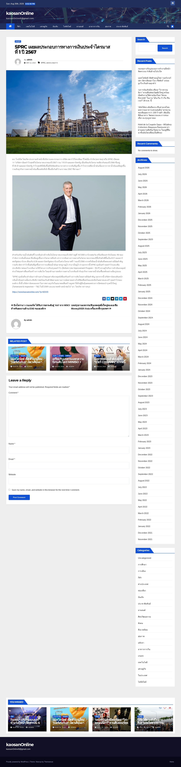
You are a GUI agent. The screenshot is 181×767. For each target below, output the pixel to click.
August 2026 (143, 168)
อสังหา (141, 643)
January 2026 (144, 213)
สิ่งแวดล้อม (143, 630)
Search (141, 39)
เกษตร (141, 656)
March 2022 (143, 513)
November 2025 (145, 226)
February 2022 (144, 520)
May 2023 (142, 422)
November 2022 (145, 461)
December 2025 (145, 220)
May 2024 (142, 344)
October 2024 (144, 311)
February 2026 (144, 207)
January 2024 (144, 370)
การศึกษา (142, 565)
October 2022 (144, 468)
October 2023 (144, 389)
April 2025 (142, 272)
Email (12, 459)
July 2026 (142, 174)
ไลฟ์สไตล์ (67, 26)
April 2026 (142, 194)
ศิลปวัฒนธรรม (144, 617)
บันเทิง (55, 26)
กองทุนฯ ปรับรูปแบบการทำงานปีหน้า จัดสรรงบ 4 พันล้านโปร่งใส (25, 723)
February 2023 (144, 442)
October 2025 (144, 233)
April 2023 (142, 428)
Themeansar (48, 762)
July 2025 (142, 252)
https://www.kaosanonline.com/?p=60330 (30, 292)
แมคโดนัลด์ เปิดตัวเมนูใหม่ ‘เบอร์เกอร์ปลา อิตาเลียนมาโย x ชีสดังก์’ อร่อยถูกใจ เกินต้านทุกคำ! (26, 363)
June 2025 (143, 259)
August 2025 (143, 246)
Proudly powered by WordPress (17, 762)
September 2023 (145, 396)
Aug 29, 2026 (18, 727)
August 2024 (143, 324)
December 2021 (145, 533)
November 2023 (145, 383)
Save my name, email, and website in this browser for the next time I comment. (46, 490)
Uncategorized (144, 558)
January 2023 (144, 448)
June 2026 (143, 181)
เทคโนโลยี (30, 26)
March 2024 (143, 357)
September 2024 (145, 318)
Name (12, 444)
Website (12, 474)
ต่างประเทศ (143, 584)
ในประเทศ (142, 675)
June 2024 (143, 337)
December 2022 (145, 455)
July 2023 (142, 409)
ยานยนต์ (80, 26)
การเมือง (142, 571)
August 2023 (143, 402)
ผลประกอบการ (52, 63)
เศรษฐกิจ (43, 26)
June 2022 (143, 494)
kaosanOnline (20, 13)
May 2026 (142, 187)
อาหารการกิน (94, 26)
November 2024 (145, 305)
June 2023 (143, 415)
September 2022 (145, 474)
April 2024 (142, 350)
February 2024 (144, 363)
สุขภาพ (108, 26)
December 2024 (145, 298)
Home (172, 762)
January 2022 (144, 526)
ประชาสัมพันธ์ (122, 26)
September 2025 (145, 239)
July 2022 (142, 487)
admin (29, 60)
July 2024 (142, 331)
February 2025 (144, 285)
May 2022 (142, 500)
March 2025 (143, 279)
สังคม (140, 623)
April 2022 (142, 507)
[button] (168, 26)
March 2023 (143, 435)
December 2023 (145, 376)
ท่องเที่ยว (142, 591)
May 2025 (142, 265)
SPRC (43, 63)
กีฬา (19, 26)
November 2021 (145, 539)
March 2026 (143, 200)
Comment (13, 393)
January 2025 (144, 292)
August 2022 (143, 481)
